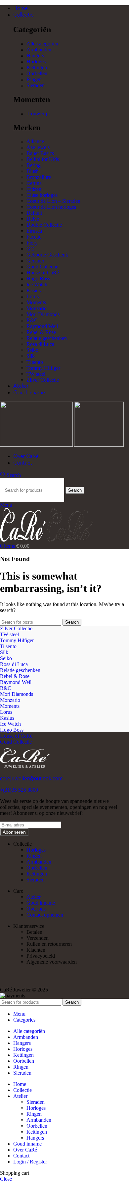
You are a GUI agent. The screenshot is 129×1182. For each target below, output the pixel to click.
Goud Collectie (42, 266)
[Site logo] (37, 445)
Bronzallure (38, 177)
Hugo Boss (38, 278)
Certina (34, 183)
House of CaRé (42, 272)
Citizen (33, 189)
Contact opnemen (44, 915)
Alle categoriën (42, 43)
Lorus (32, 296)
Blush (32, 171)
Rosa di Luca (40, 344)
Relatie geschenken (46, 338)
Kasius (33, 290)
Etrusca (34, 231)
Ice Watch (36, 284)
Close (6, 1179)
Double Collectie (44, 225)
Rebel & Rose (41, 332)
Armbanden (38, 49)
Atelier (33, 897)
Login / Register (30, 1161)
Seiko (32, 350)
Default (34, 213)
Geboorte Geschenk (47, 254)
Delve (32, 219)
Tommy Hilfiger (43, 368)
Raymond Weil (42, 326)
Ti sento (34, 362)
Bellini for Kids (42, 159)
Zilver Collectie (42, 380)
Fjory (32, 243)
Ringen (34, 79)
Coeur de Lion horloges (51, 207)
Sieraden (35, 85)
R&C (32, 320)
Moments (36, 302)
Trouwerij (36, 113)
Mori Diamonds (43, 314)
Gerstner (35, 260)
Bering (33, 165)
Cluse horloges (42, 195)
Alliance (35, 141)
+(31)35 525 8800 (19, 790)
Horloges (36, 61)
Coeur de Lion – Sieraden (53, 201)
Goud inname (40, 903)
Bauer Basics (40, 153)
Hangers (35, 55)
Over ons (36, 909)
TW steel (35, 374)
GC (30, 249)
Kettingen (36, 67)
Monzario (36, 308)
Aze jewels (38, 147)
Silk (30, 356)
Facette (33, 237)
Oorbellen (36, 73)
